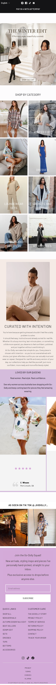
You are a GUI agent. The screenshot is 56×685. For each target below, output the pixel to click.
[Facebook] (26, 3)
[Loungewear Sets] (13, 194)
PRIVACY (28, 668)
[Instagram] (22, 3)
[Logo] (28, 18)
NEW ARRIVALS (9, 618)
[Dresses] (42, 157)
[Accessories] (42, 233)
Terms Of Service (36, 622)
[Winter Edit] (42, 119)
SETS (5, 634)
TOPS (5, 642)
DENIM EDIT (8, 630)
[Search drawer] (47, 18)
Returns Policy (35, 626)
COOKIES (28, 675)
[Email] (34, 3)
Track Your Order (37, 638)
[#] (28, 54)
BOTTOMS (7, 646)
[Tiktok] (30, 3)
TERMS (28, 671)
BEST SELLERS (9, 626)
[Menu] (4, 18)
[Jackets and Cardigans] (42, 194)
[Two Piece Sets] (13, 157)
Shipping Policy (35, 630)
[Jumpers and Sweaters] (13, 233)
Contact (32, 634)
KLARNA (28, 679)
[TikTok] (28, 658)
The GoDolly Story (37, 614)
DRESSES (7, 638)
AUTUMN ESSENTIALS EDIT (14, 622)
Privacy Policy (35, 618)
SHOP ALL (7, 614)
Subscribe (28, 598)
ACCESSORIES (9, 650)
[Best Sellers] (13, 119)
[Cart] (52, 18)
